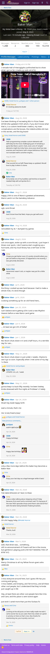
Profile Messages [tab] (8, 56)
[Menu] (3, 2)
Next (26, 631)
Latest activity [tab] (23, 56)
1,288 (5, 45)
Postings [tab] (35, 56)
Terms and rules (17, 645)
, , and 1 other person (21, 101)
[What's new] (42, 2)
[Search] (47, 2)
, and (14, 135)
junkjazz (9, 424)
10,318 (45, 45)
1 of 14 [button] (18, 631)
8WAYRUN (30, 652)
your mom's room (40, 29)
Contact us (5, 645)
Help (37, 645)
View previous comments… (11, 421)
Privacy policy (29, 645)
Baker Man (9, 64)
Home (43, 645)
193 (37, 45)
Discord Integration (8, 652)
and (15, 366)
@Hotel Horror (24, 520)
